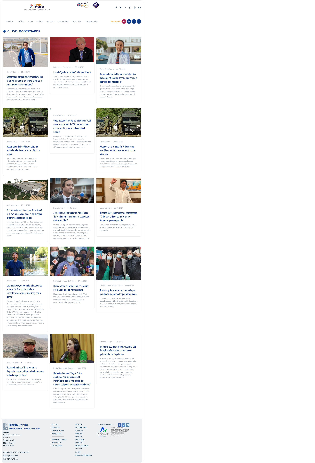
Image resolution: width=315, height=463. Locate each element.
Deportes (50, 21)
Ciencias (78, 433)
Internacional (63, 21)
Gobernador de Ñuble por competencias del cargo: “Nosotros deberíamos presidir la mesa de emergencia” (118, 77)
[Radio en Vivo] (124, 21)
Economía (79, 443)
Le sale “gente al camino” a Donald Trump (72, 72)
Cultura (30, 21)
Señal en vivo (56, 442)
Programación (92, 21)
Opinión (40, 21)
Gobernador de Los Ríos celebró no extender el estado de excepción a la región (23, 150)
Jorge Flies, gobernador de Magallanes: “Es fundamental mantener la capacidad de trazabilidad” (71, 216)
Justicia (78, 449)
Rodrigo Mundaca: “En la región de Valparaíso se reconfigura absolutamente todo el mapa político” (25, 371)
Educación (79, 440)
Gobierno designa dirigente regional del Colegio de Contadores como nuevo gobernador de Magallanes (118, 350)
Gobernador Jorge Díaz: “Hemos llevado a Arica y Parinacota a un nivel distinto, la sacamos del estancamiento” (25, 80)
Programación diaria (59, 439)
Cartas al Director (58, 430)
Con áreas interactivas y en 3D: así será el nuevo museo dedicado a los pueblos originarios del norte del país (24, 213)
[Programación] (129, 21)
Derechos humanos (83, 455)
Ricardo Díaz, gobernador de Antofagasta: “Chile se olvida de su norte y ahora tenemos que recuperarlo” (118, 216)
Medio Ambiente (81, 446)
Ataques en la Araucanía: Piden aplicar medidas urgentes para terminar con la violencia (117, 150)
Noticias (9, 21)
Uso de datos (57, 445)
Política (21, 21)
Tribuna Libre (56, 433)
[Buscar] (134, 21)
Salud (78, 452)
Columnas (55, 427)
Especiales (76, 21)
